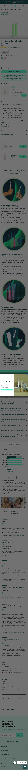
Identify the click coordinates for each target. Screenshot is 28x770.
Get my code (7, 389)
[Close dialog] (27, 374)
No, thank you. (7, 391)
